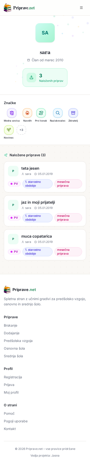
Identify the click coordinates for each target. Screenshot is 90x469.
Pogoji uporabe (16, 421)
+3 (21, 130)
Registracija (13, 377)
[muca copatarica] (45, 244)
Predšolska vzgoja (18, 341)
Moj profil (11, 392)
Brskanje (10, 325)
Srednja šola (13, 356)
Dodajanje (11, 333)
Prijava (9, 385)
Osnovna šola (14, 348)
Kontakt (10, 429)
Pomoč (9, 413)
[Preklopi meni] (81, 7)
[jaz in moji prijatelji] (45, 210)
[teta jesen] (45, 177)
